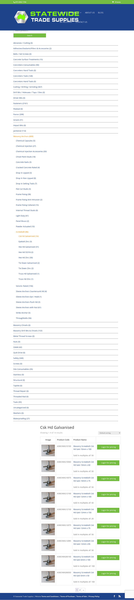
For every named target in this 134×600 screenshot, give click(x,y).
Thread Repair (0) (21, 391)
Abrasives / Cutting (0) (23, 43)
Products (74, 13)
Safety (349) (18, 358)
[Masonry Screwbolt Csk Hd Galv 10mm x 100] (48, 455)
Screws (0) (17, 363)
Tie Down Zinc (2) (26, 268)
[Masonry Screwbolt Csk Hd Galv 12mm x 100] (48, 503)
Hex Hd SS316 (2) (26, 252)
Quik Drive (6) (19, 352)
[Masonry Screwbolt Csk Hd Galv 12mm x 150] (48, 518)
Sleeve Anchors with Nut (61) (28, 307)
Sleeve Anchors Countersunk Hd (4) (31, 291)
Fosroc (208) (18, 114)
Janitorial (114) (19, 131)
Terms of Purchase (67, 596)
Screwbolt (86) (22, 232)
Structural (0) (19, 380)
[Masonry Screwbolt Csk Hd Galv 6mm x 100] (48, 566)
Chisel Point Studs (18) (25, 156)
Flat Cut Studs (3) (23, 189)
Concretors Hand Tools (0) (24, 81)
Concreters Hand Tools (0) (24, 70)
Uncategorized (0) (21, 407)
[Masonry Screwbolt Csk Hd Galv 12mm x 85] (48, 550)
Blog (100, 13)
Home (63, 13)
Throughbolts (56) (23, 318)
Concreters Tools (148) (23, 76)
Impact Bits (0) (19, 125)
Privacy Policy (94, 596)
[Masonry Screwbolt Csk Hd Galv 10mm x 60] (48, 471)
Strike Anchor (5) (23, 313)
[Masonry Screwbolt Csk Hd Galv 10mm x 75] (48, 487)
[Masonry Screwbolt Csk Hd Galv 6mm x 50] (48, 582)
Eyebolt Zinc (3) (25, 241)
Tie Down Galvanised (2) (29, 263)
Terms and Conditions (50, 596)
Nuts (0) (16, 341)
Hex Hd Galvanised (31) (29, 247)
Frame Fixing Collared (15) (27, 205)
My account (66, 22)
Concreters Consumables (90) (26, 65)
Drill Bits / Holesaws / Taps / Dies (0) (29, 92)
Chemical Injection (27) (26, 146)
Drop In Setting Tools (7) (26, 183)
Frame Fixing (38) (23, 194)
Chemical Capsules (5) (25, 140)
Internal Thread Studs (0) (27, 210)
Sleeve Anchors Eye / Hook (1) (28, 296)
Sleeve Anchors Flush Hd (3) (28, 302)
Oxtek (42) (17, 347)
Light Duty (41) (22, 215)
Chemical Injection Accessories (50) (31, 151)
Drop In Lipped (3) (24, 173)
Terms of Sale (81, 596)
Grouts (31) (18, 120)
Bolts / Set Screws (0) (22, 54)
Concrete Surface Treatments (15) (28, 59)
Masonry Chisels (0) (21, 325)
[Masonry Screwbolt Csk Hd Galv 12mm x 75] (48, 534)
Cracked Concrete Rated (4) (28, 167)
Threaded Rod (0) (20, 396)
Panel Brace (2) (22, 221)
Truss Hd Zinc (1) (26, 279)
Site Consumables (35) (23, 369)
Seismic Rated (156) (24, 286)
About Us (90, 13)
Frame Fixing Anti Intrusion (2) (29, 199)
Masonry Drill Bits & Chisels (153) (27, 330)
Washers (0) (18, 413)
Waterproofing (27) (21, 418)
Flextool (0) (18, 109)
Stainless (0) (18, 374)
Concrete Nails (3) (23, 162)
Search (29, 35)
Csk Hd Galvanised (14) (28, 236)
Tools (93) (17, 402)
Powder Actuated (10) (25, 226)
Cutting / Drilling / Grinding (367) (27, 87)
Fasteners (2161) (20, 103)
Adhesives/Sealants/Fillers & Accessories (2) (32, 48)
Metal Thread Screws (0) (23, 336)
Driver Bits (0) (19, 98)
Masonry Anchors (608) (23, 136)
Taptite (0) (17, 385)
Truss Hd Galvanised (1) (29, 273)
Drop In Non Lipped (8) (26, 178)
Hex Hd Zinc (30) (26, 257)
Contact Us (81, 22)
